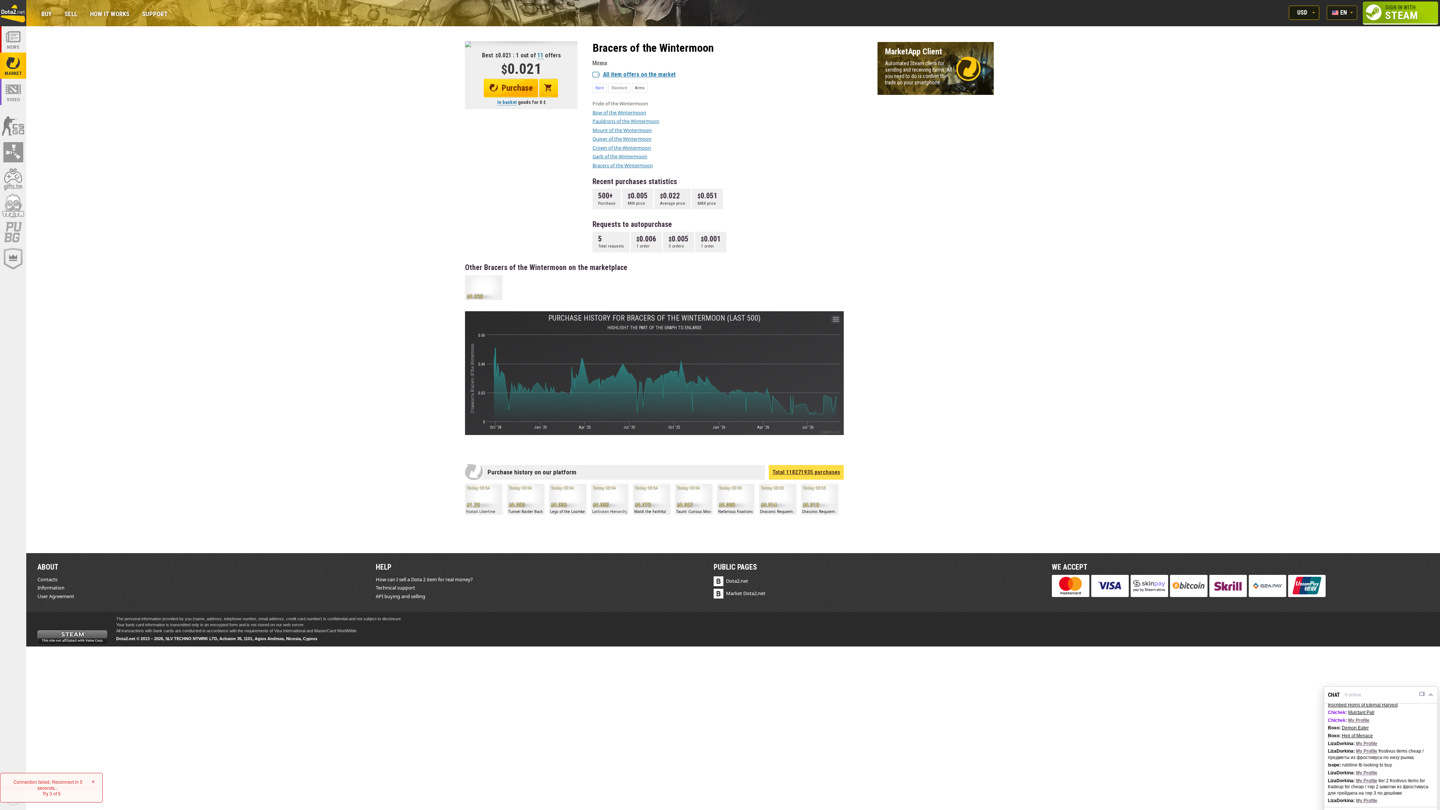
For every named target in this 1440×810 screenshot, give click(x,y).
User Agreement (56, 596)
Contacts (47, 579)
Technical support (395, 587)
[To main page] (13, 13)
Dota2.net (737, 581)
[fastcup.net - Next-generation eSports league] (13, 259)
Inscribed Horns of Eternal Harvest (1363, 705)
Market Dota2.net (745, 593)
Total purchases (806, 472)
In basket (507, 102)
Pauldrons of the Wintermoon (625, 121)
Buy (46, 14)
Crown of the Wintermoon (621, 147)
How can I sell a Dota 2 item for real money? (424, 579)
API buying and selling (400, 596)
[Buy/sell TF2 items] (13, 205)
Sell (70, 14)
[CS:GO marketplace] (13, 125)
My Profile (1359, 720)
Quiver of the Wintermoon (621, 138)
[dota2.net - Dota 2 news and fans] (13, 39)
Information (51, 587)
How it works (109, 14)
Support (155, 14)
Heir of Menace (1357, 735)
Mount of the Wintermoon (622, 130)
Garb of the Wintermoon (619, 156)
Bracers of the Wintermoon (622, 165)
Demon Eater (1355, 727)
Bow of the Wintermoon (619, 112)
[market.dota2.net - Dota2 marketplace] (13, 65)
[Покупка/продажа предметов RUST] (13, 152)
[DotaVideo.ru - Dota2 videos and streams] (13, 92)
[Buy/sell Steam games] (13, 179)
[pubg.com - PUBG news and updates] (13, 232)
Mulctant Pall (1361, 712)
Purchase (517, 88)
